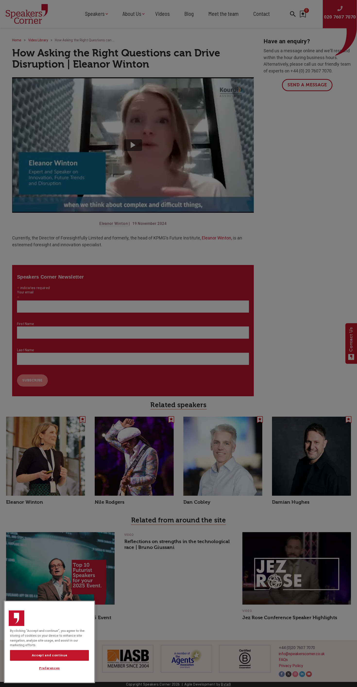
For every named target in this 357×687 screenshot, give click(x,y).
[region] (49, 642)
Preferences (49, 668)
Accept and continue (49, 655)
